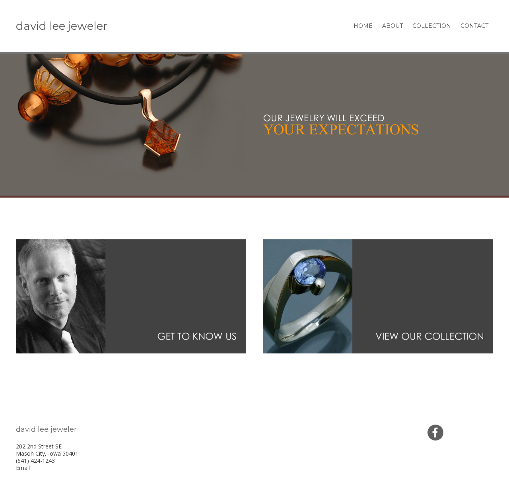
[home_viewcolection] (378, 296)
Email (23, 468)
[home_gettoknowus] (131, 296)
